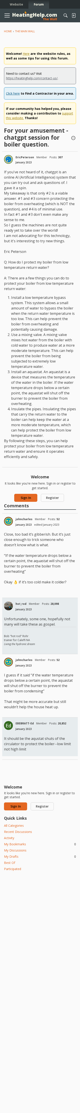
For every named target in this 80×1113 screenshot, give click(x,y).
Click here (13, 93)
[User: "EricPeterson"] (8, 159)
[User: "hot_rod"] (8, 605)
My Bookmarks (40, 844)
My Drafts (40, 856)
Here (26, 54)
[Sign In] (74, 15)
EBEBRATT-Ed (25, 723)
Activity (9, 838)
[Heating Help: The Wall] (34, 15)
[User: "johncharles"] (8, 521)
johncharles (24, 519)
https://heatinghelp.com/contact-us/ (32, 78)
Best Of (9, 863)
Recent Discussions (18, 832)
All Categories (14, 825)
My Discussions (15, 850)
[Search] (66, 15)
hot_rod (21, 604)
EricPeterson (25, 157)
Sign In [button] (26, 498)
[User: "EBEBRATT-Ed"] (8, 725)
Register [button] (52, 498)
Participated (12, 869)
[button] (73, 138)
